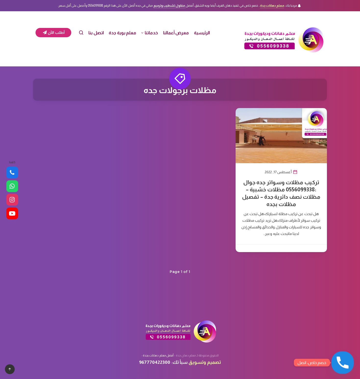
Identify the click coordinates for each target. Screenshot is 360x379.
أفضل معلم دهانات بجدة (158, 355)
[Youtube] (12, 213)
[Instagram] (12, 200)
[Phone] (12, 172)
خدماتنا (151, 32)
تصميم (214, 362)
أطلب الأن (56, 32)
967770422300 (154, 362)
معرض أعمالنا (176, 32)
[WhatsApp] (12, 186)
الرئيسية (202, 32)
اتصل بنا (96, 32)
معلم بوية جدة (122, 32)
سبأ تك (180, 362)
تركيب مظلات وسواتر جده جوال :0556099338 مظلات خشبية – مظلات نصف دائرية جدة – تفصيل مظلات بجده (281, 193)
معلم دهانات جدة (272, 5)
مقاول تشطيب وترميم (170, 5)
